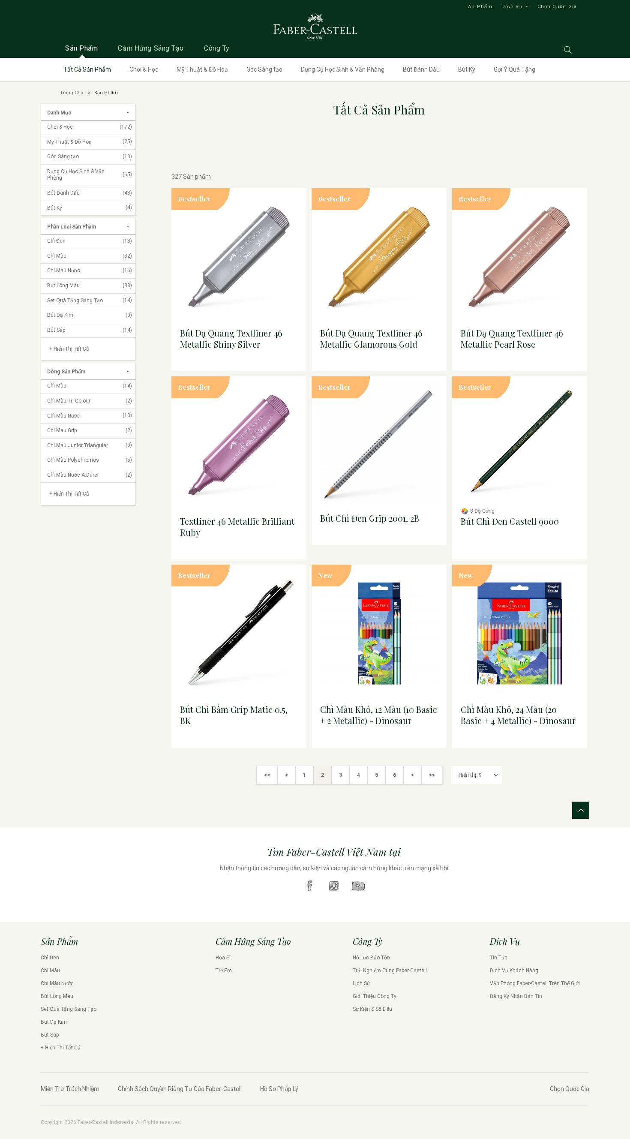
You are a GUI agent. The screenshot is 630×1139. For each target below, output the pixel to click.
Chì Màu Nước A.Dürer (89, 475)
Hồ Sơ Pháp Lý (279, 1089)
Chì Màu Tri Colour (89, 401)
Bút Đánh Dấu (421, 69)
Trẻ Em (224, 970)
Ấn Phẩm (480, 6)
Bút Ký (466, 69)
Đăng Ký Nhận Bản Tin (516, 996)
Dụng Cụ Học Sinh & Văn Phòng (342, 69)
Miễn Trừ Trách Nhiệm (70, 1089)
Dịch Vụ (511, 6)
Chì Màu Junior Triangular (89, 445)
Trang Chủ (71, 93)
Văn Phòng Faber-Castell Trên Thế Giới (535, 983)
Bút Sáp (89, 330)
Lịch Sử (361, 983)
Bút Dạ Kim (89, 315)
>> (432, 775)
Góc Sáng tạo (264, 69)
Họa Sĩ (223, 957)
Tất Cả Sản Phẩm (87, 69)
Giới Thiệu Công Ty (374, 996)
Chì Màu (89, 256)
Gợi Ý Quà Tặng (514, 69)
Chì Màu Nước (89, 270)
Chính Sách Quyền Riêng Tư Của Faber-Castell (180, 1089)
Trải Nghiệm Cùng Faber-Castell (390, 970)
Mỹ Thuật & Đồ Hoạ (202, 69)
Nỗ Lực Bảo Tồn (371, 957)
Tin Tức (498, 957)
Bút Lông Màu (89, 285)
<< (267, 775)
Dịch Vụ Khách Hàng (514, 970)
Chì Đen (89, 241)
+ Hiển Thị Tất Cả (61, 1047)
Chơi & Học (143, 69)
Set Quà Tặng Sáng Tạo (89, 301)
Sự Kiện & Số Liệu (372, 1009)
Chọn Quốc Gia (557, 6)
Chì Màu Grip (89, 430)
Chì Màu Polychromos (89, 460)
